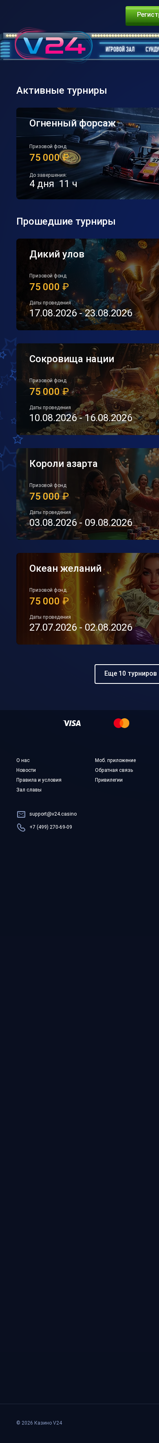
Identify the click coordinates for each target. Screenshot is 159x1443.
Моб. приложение (115, 760)
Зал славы (29, 790)
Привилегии (109, 780)
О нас (23, 760)
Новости (26, 770)
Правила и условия (39, 780)
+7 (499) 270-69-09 (50, 827)
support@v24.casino (53, 814)
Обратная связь (114, 770)
